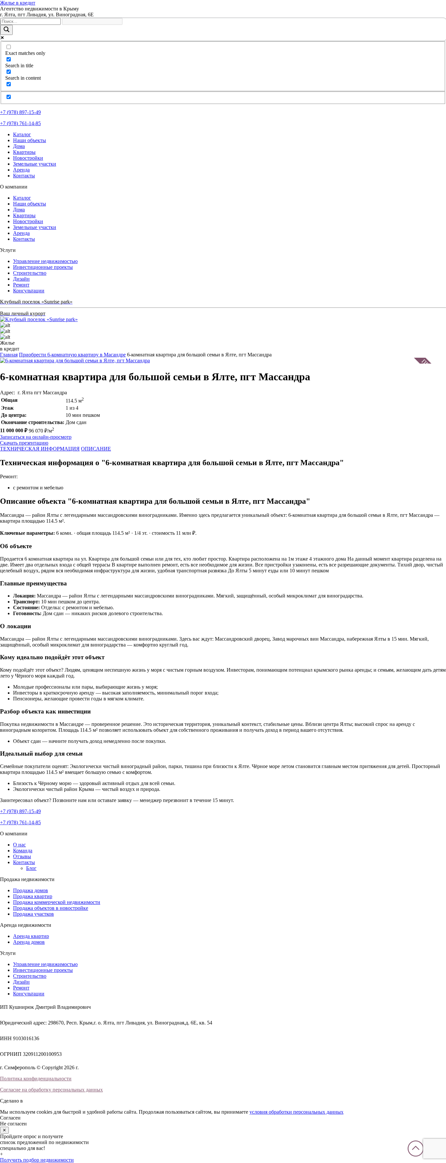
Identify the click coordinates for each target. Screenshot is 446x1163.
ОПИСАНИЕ (96, 448)
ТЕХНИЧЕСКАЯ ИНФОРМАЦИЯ (40, 448)
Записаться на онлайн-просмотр (36, 437)
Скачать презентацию (24, 443)
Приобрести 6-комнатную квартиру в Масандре (72, 354)
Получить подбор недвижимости (37, 1160)
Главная (9, 354)
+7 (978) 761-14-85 (20, 123)
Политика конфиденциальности (36, 1078)
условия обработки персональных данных (296, 1112)
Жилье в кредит (17, 3)
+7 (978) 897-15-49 (20, 112)
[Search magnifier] (6, 30)
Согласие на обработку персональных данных (51, 1089)
